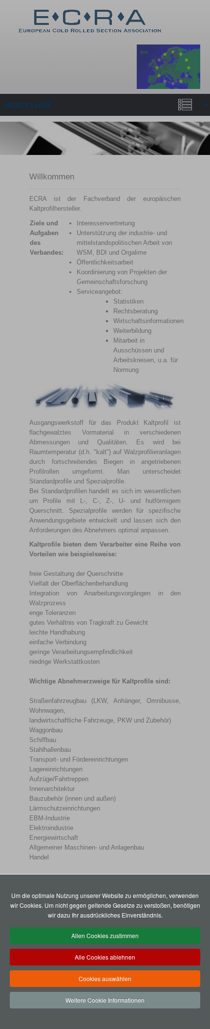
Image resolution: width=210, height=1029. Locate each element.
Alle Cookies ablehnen (105, 957)
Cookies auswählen (105, 978)
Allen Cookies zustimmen (105, 935)
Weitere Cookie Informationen (105, 1000)
